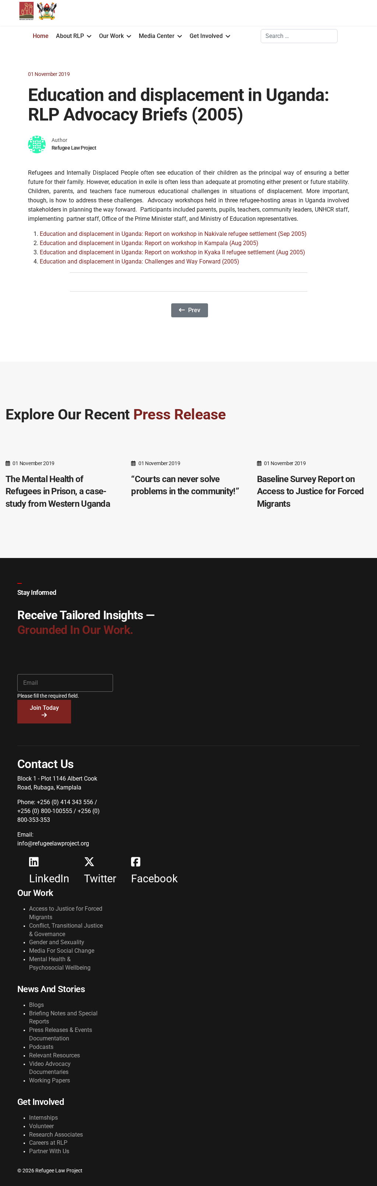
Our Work (111, 35)
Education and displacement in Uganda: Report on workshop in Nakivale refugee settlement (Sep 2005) (173, 233)
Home (41, 35)
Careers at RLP (48, 1142)
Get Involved (206, 35)
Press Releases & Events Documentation (60, 1034)
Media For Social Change (61, 950)
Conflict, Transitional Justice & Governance (66, 930)
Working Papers (49, 1080)
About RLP (70, 35)
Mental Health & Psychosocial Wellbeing (60, 963)
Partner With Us (49, 1151)
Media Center (157, 35)
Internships (43, 1117)
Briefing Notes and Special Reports (63, 1017)
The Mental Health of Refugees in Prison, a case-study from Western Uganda (58, 491)
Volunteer (41, 1126)
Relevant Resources (54, 1055)
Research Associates (56, 1134)
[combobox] (299, 36)
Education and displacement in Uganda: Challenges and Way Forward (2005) (139, 261)
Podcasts (41, 1046)
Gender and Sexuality (56, 942)
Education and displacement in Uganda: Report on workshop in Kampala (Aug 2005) (149, 243)
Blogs (36, 1004)
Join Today (44, 707)
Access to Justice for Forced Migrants (65, 913)
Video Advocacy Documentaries (50, 1068)
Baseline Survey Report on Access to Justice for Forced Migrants (310, 491)
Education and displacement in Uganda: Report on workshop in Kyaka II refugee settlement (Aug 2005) (172, 252)
